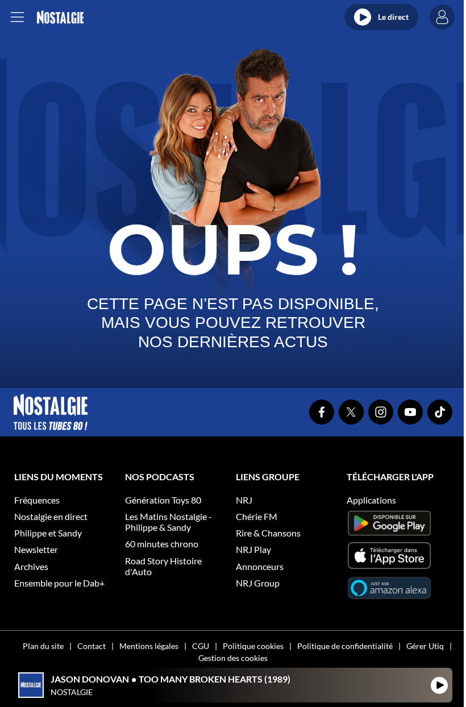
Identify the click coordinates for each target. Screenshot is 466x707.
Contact (91, 646)
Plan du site (43, 646)
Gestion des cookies (233, 658)
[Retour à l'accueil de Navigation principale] (60, 17)
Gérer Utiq (425, 646)
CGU (200, 646)
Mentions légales (148, 646)
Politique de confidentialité (345, 646)
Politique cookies (253, 646)
